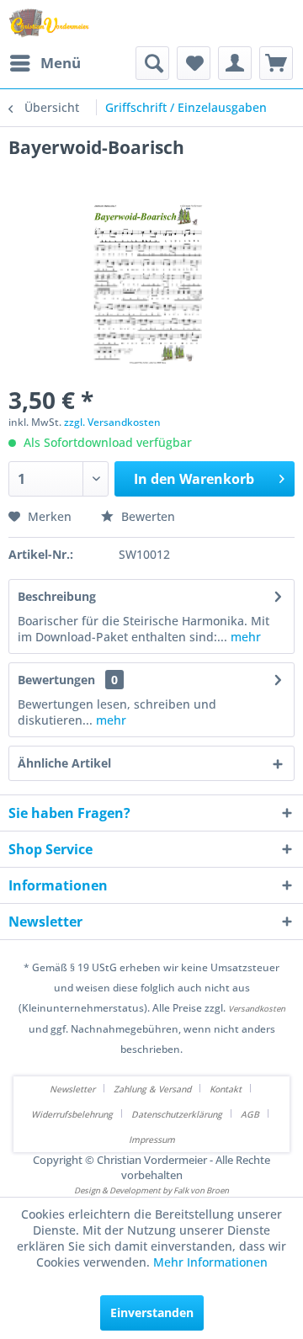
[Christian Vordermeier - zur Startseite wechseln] (49, 23)
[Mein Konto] (235, 63)
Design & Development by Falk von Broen (151, 1190)
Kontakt (226, 1089)
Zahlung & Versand (152, 1089)
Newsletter (72, 1089)
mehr (244, 637)
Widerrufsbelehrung (72, 1114)
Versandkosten (256, 1008)
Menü (60, 62)
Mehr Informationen (210, 1262)
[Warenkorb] (276, 63)
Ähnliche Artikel (64, 763)
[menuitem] (44, 63)
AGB (250, 1114)
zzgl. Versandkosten (112, 422)
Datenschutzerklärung (176, 1114)
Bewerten (146, 516)
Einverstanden (152, 1312)
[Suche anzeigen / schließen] (152, 63)
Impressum (152, 1139)
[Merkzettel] (193, 63)
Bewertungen (56, 680)
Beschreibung (57, 596)
